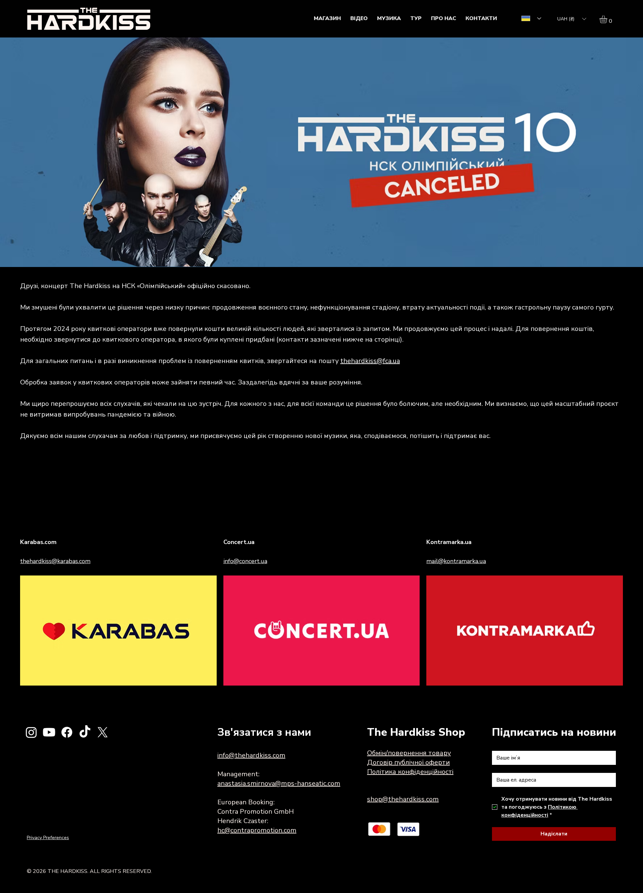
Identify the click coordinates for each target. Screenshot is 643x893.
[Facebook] (67, 732)
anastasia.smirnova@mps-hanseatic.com (278, 783)
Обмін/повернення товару (409, 752)
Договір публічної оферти (408, 762)
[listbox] (571, 19)
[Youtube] (49, 732)
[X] (102, 732)
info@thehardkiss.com (251, 755)
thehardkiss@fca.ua (370, 360)
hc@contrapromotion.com (256, 830)
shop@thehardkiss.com (403, 799)
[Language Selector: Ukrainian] (529, 18)
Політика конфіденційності (410, 771)
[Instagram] (31, 732)
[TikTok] (85, 732)
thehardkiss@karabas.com (55, 561)
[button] (571, 19)
